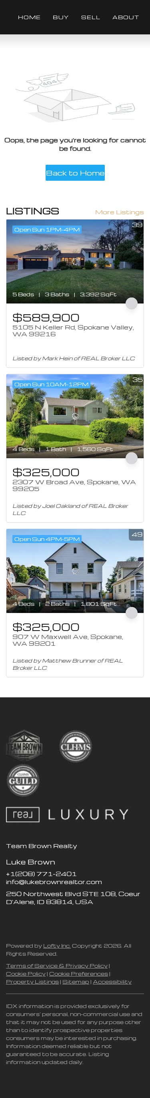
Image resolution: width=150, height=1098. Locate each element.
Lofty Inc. (57, 945)
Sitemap (75, 981)
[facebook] (12, 920)
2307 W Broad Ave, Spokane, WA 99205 (74, 485)
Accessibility (112, 981)
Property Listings (32, 981)
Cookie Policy (26, 973)
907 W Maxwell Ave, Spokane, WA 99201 (67, 640)
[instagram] (44, 920)
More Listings (119, 212)
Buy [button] (61, 17)
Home (29, 17)
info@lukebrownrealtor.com (54, 882)
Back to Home (75, 172)
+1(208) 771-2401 (41, 874)
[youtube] (60, 920)
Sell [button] (90, 17)
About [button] (125, 17)
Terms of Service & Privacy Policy (57, 965)
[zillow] (28, 920)
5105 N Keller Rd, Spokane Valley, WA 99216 (73, 330)
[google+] (76, 920)
